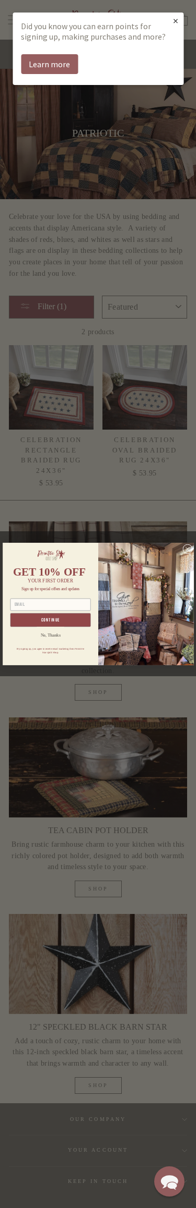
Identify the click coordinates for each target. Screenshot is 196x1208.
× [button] (175, 20)
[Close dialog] (187, 549)
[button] (169, 1181)
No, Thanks (50, 635)
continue (50, 620)
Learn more (49, 64)
